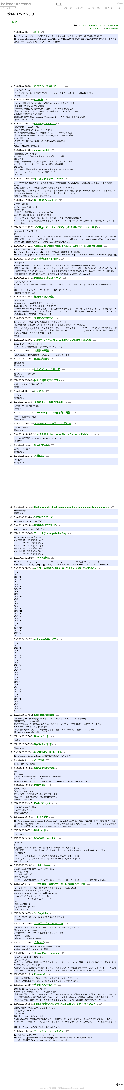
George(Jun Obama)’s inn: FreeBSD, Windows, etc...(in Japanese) (68, 245)
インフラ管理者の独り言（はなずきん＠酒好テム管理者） (65, 568)
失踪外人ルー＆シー (45, 984)
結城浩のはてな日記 (45, 525)
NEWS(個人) (113, 25)
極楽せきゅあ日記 (44, 296)
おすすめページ (111, 28)
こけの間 (39, 760)
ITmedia (38, 99)
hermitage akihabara (45, 123)
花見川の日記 (41, 350)
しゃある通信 (41, 557)
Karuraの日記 (41, 736)
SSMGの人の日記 (43, 517)
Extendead (39, 974)
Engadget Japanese (44, 714)
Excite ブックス (42, 803)
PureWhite (39, 785)
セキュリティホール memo (48, 178)
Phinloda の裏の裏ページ (47, 277)
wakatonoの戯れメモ (45, 639)
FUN (104, 25)
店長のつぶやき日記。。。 (48, 86)
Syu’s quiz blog (42, 913)
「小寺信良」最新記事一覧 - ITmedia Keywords (59, 883)
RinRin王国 (40, 830)
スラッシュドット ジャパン (49, 1031)
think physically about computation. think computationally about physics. (71, 507)
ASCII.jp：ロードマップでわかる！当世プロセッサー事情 (65, 227)
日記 (14, 22)
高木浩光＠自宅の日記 (46, 258)
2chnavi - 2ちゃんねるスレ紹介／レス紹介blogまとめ (62, 340)
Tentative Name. (42, 865)
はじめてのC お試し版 (47, 369)
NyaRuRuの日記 (43, 744)
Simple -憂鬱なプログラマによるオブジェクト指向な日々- (65, 1003)
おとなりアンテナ (96, 28)
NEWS (83, 25)
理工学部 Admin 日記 (45, 200)
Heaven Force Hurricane (46, 953)
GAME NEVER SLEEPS (47, 752)
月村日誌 (39, 455)
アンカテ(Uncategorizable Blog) (50, 533)
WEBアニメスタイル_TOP (48, 923)
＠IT (36, 32)
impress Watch (41, 150)
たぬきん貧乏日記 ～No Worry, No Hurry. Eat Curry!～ (64, 434)
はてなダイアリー (94, 25)
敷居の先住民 (41, 358)
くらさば (39, 942)
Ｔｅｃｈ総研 (41, 816)
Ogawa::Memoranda (45, 768)
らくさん (39, 391)
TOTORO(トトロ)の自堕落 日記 (52, 412)
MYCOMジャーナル (45, 838)
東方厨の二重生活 (44, 318)
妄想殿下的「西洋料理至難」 (50, 402)
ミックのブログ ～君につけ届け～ (52, 423)
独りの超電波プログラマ (47, 380)
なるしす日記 (41, 445)
